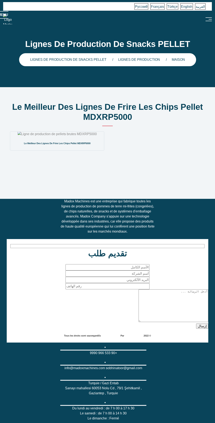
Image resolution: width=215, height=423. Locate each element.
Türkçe (172, 6)
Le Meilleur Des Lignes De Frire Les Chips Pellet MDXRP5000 (57, 143)
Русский (141, 6)
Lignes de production (139, 59)
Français (157, 6)
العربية (200, 6)
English (186, 6)
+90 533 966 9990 (103, 353)
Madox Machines (110, 335)
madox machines (133, 335)
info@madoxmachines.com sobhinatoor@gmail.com (103, 368)
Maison (178, 59)
